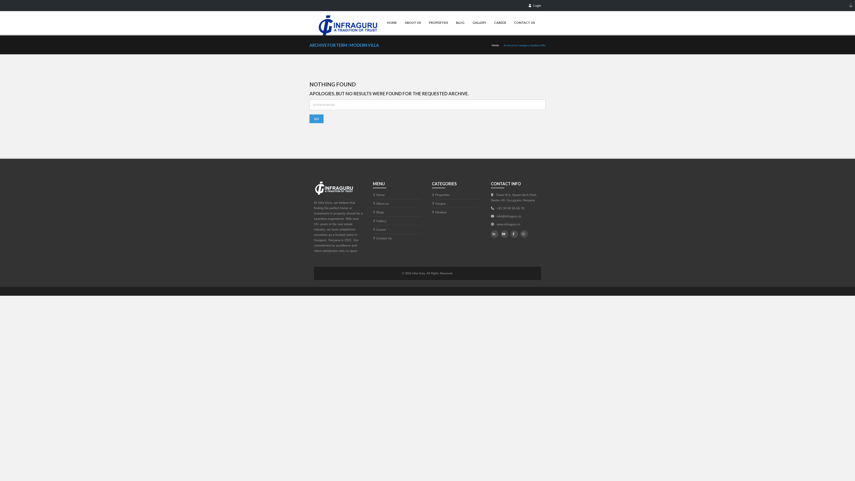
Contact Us (524, 22)
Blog (460, 22)
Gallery (479, 22)
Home (392, 22)
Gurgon (440, 203)
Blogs (380, 212)
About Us (413, 22)
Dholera (440, 212)
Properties (438, 22)
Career (500, 22)
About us (382, 203)
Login (536, 5)
